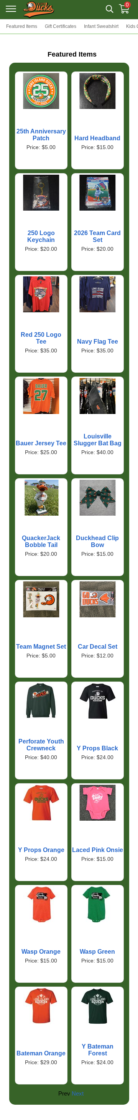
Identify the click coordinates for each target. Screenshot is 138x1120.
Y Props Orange (41, 850)
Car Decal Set (97, 646)
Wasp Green (97, 951)
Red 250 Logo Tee (41, 338)
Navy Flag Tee (97, 341)
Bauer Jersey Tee (41, 443)
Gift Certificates (60, 26)
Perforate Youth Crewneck (41, 745)
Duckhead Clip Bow (97, 541)
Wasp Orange (41, 951)
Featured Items (21, 26)
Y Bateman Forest (97, 1050)
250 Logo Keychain (41, 236)
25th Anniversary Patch (41, 134)
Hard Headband (97, 138)
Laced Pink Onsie (97, 850)
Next (78, 1093)
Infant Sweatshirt (101, 26)
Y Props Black (97, 748)
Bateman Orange (41, 1053)
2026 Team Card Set (97, 236)
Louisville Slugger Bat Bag (98, 439)
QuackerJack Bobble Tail (41, 541)
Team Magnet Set (41, 646)
